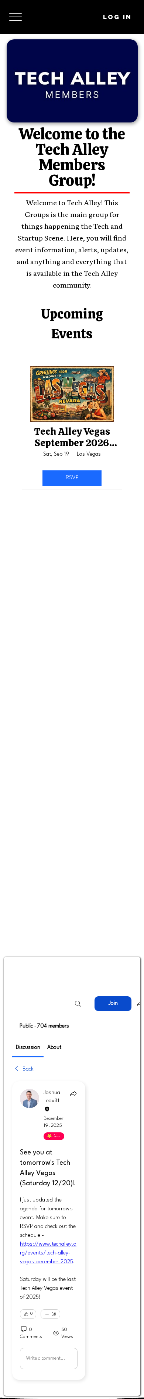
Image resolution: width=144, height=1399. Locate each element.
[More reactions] (50, 1314)
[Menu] (15, 17)
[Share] (73, 1093)
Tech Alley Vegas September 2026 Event (72, 437)
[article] (48, 1230)
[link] (28, 1047)
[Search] (77, 1003)
